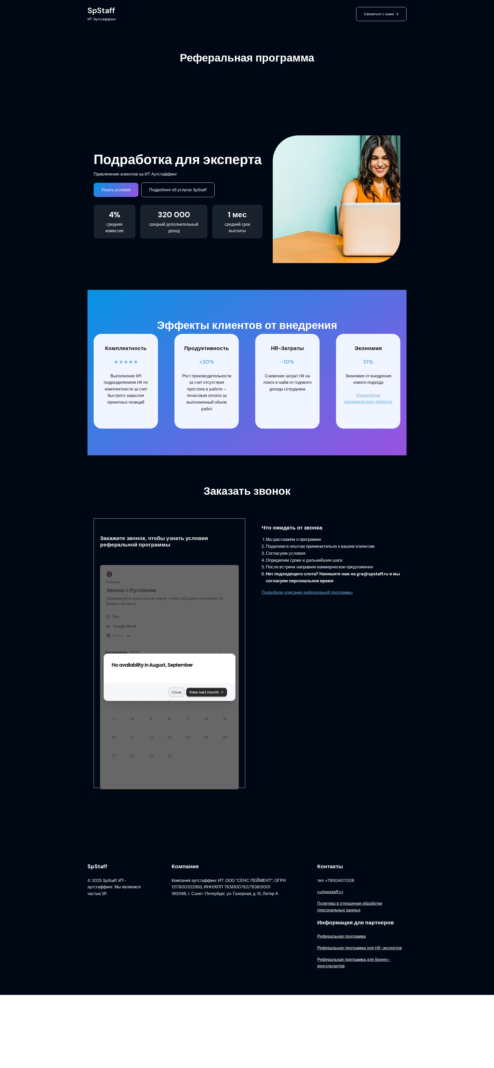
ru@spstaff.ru (330, 892)
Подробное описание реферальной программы (307, 592)
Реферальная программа (341, 936)
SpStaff (101, 10)
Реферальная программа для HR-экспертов (359, 948)
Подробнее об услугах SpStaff (178, 190)
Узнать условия (116, 190)
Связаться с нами (379, 14)
